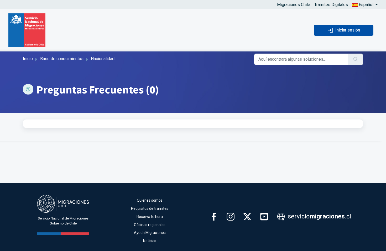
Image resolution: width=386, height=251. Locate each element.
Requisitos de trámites (149, 208)
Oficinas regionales (149, 225)
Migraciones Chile (293, 4)
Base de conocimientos (62, 58)
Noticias (149, 241)
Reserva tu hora (150, 217)
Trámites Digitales (331, 4)
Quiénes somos (150, 200)
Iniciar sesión (347, 30)
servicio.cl (318, 216)
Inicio (28, 58)
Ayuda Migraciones (150, 233)
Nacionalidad (102, 58)
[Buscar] (355, 59)
